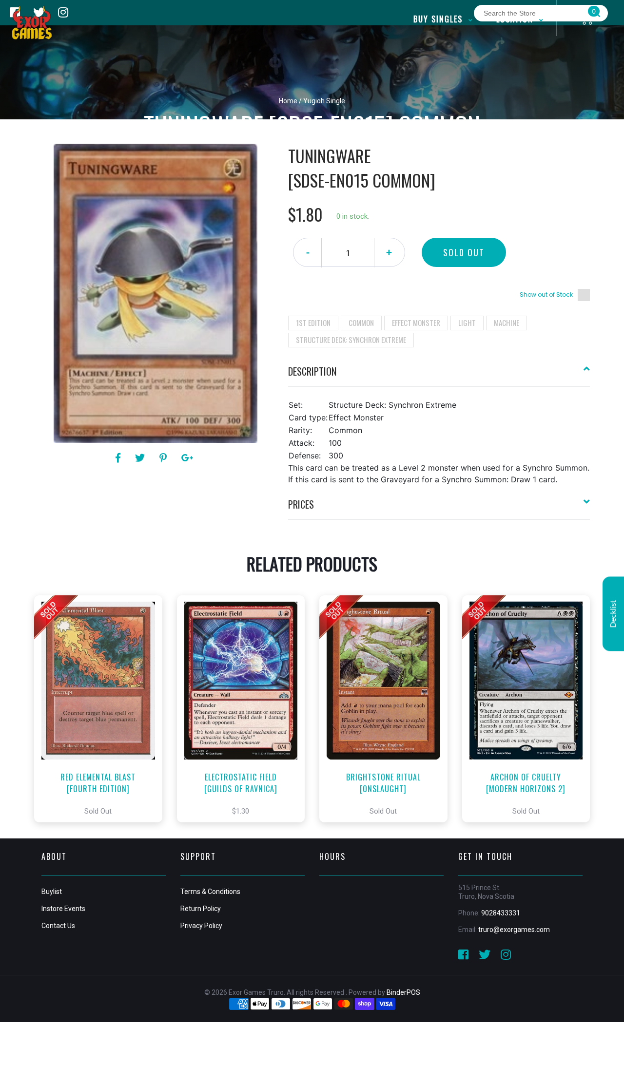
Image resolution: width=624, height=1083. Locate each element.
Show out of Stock (546, 294)
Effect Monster (416, 322)
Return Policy (200, 908)
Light (467, 322)
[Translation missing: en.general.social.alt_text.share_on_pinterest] (164, 458)
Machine (506, 322)
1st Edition (313, 322)
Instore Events (63, 908)
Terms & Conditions (210, 891)
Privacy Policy (201, 926)
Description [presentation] (312, 371)
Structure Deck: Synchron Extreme (351, 339)
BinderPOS (403, 992)
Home (288, 101)
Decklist (613, 613)
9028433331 (500, 913)
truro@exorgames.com (514, 929)
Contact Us (58, 926)
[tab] (439, 375)
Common (361, 322)
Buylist (51, 891)
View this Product (102, 709)
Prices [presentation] (301, 504)
